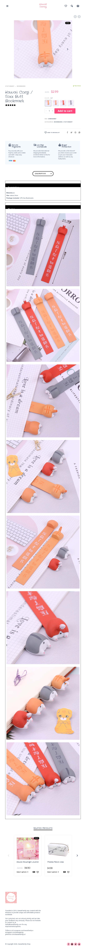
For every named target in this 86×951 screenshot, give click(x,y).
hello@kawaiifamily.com (13, 924)
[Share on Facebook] (67, 132)
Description (40, 174)
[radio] (48, 103)
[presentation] (18, 49)
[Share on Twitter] (71, 132)
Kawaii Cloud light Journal (28, 862)
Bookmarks (21, 86)
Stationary (9, 86)
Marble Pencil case (55, 862)
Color (47, 98)
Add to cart (65, 111)
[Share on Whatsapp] (79, 132)
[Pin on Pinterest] (75, 132)
